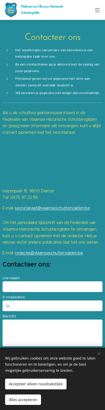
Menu (97, 10)
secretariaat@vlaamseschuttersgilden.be (52, 208)
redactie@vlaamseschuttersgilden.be (49, 252)
